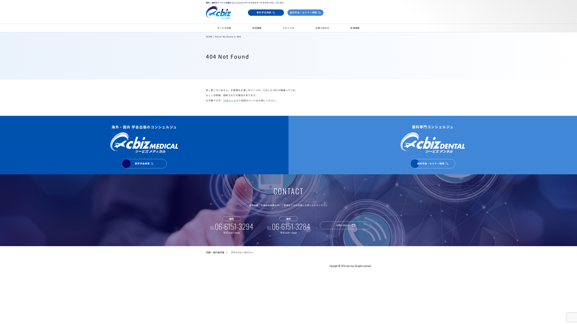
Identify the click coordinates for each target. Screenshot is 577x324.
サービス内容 (224, 27)
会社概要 (257, 27)
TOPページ (229, 100)
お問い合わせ (322, 27)
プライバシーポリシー (242, 252)
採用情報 (355, 27)
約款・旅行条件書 (215, 252)
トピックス (288, 27)
